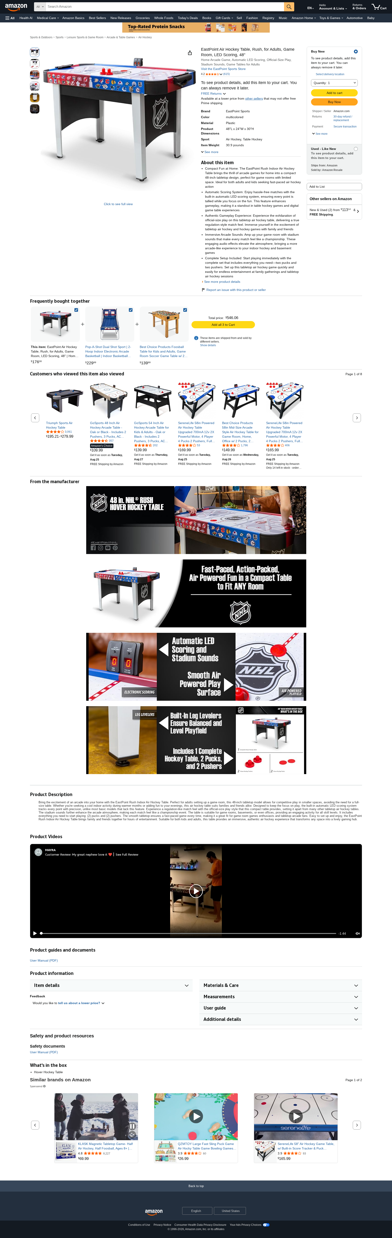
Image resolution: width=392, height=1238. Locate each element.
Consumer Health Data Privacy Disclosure (200, 1224)
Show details (208, 345)
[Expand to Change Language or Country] (313, 8)
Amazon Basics (73, 18)
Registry (268, 18)
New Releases (120, 18)
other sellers (254, 98)
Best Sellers (97, 18)
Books (206, 18)
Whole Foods (163, 18)
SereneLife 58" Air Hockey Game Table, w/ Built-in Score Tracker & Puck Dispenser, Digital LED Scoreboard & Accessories (306, 1146)
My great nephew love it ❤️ (92, 854)
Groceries (143, 18)
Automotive (355, 18)
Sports (60, 37)
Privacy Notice (162, 1224)
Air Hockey (145, 37)
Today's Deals (188, 18)
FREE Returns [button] (212, 93)
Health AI (26, 18)
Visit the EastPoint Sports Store (223, 69)
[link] (110, 324)
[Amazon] (16, 6)
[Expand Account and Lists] (346, 8)
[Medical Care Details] (58, 18)
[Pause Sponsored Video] (132, 1127)
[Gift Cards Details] (232, 18)
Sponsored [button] (36, 1086)
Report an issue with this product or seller (236, 290)
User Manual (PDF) (44, 960)
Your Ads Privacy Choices (245, 1224)
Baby (371, 18)
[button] (10, 18)
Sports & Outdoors (41, 37)
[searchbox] (165, 6)
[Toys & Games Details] (342, 18)
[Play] (33, 933)
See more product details (222, 281)
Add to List (317, 186)
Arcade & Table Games (121, 37)
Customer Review (58, 854)
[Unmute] (357, 933)
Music (283, 18)
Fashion (252, 18)
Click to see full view (118, 204)
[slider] (188, 933)
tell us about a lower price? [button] (79, 1003)
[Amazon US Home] (153, 1212)
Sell (239, 18)
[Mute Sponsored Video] (132, 1135)
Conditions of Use (139, 1224)
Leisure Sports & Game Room (85, 37)
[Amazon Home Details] (315, 18)
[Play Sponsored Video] (196, 1116)
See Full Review (127, 854)
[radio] (34, 52)
